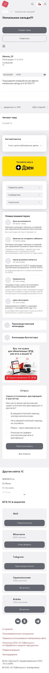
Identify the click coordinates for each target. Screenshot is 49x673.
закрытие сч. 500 (12, 107)
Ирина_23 (7, 56)
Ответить (24, 38)
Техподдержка (9, 654)
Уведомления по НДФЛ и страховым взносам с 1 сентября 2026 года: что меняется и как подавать (21, 308)
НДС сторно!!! (38, 107)
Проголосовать (24, 446)
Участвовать (24, 544)
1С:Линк (6, 483)
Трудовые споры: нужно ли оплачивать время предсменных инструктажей (22, 286)
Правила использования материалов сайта (24, 638)
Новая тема (24, 30)
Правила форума (10, 650)
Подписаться (24, 523)
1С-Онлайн (8, 488)
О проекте (7, 629)
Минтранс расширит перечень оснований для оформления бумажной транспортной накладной (23, 229)
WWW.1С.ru (8, 479)
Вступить (24, 588)
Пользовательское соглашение (18, 634)
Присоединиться (24, 566)
